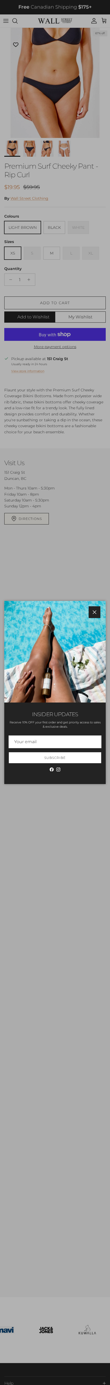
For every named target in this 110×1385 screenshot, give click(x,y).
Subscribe (55, 758)
